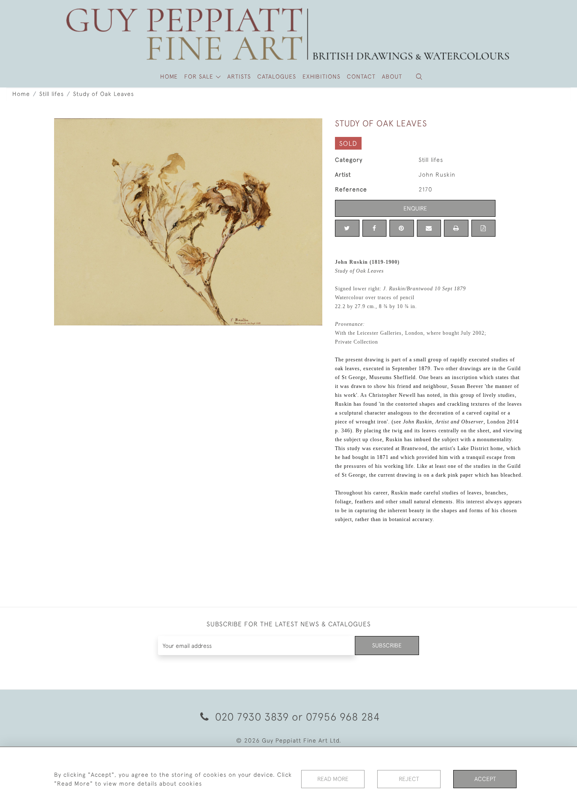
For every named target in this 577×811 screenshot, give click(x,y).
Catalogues (276, 76)
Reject (409, 779)
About (392, 76)
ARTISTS (239, 76)
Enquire (415, 208)
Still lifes (51, 93)
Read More (332, 779)
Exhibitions (321, 76)
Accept (485, 779)
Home (21, 93)
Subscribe (387, 645)
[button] (419, 76)
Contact (361, 76)
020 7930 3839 (252, 716)
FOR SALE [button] (199, 76)
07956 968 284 (343, 716)
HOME (169, 76)
